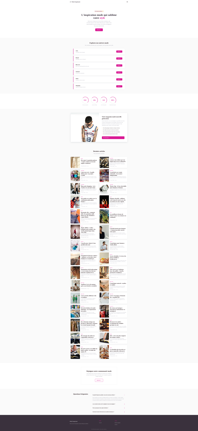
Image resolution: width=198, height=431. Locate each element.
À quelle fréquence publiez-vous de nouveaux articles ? (104, 394)
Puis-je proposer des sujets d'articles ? (100, 407)
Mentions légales (117, 422)
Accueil (100, 422)
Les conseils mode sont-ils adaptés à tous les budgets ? (104, 404)
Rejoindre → (99, 380)
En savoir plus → (106, 137)
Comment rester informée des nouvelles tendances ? (103, 411)
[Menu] (127, 2)
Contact (116, 424)
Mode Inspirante (75, 2)
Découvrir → (99, 29)
